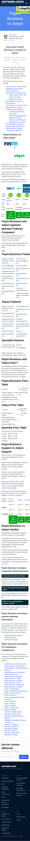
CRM (3, 784)
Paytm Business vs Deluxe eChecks (15, 664)
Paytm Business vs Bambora (13, 676)
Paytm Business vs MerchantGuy (15, 666)
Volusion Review (7, 822)
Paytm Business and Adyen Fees (16, 93)
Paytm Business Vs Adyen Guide (16, 86)
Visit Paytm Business (10, 215)
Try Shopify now (23, 11)
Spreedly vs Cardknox (11, 728)
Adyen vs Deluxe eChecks (12, 693)
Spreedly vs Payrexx (11, 730)
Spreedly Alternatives (11, 639)
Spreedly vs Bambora (11, 724)
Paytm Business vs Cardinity (13, 687)
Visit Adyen (19, 215)
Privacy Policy (21, 817)
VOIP (3, 797)
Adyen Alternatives (10, 637)
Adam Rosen (12, 34)
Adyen (14, 243)
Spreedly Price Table (15, 99)
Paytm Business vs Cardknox (13, 680)
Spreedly (21, 243)
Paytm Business (14, 179)
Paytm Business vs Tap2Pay (13, 678)
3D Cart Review (6, 819)
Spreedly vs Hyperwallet (12, 732)
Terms (18, 820)
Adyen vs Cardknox (10, 705)
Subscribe (24, 757)
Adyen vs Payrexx (10, 703)
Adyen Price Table (14, 97)
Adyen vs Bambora (10, 695)
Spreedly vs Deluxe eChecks (13, 712)
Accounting (5, 807)
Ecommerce (5, 778)
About (18, 814)
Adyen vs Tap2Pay (10, 701)
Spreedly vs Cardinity (11, 735)
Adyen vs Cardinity (10, 710)
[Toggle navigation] (26, 3)
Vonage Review (6, 833)
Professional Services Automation (5, 802)
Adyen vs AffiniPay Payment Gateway (16, 691)
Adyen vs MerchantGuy (12, 689)
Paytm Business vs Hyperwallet (14, 685)
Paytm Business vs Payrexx (13, 682)
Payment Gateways (7, 781)
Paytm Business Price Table (17, 95)
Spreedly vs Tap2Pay (11, 726)
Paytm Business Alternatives (13, 635)
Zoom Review (6, 825)
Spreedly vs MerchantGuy (12, 714)
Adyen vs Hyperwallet (11, 707)
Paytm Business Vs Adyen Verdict (16, 105)
